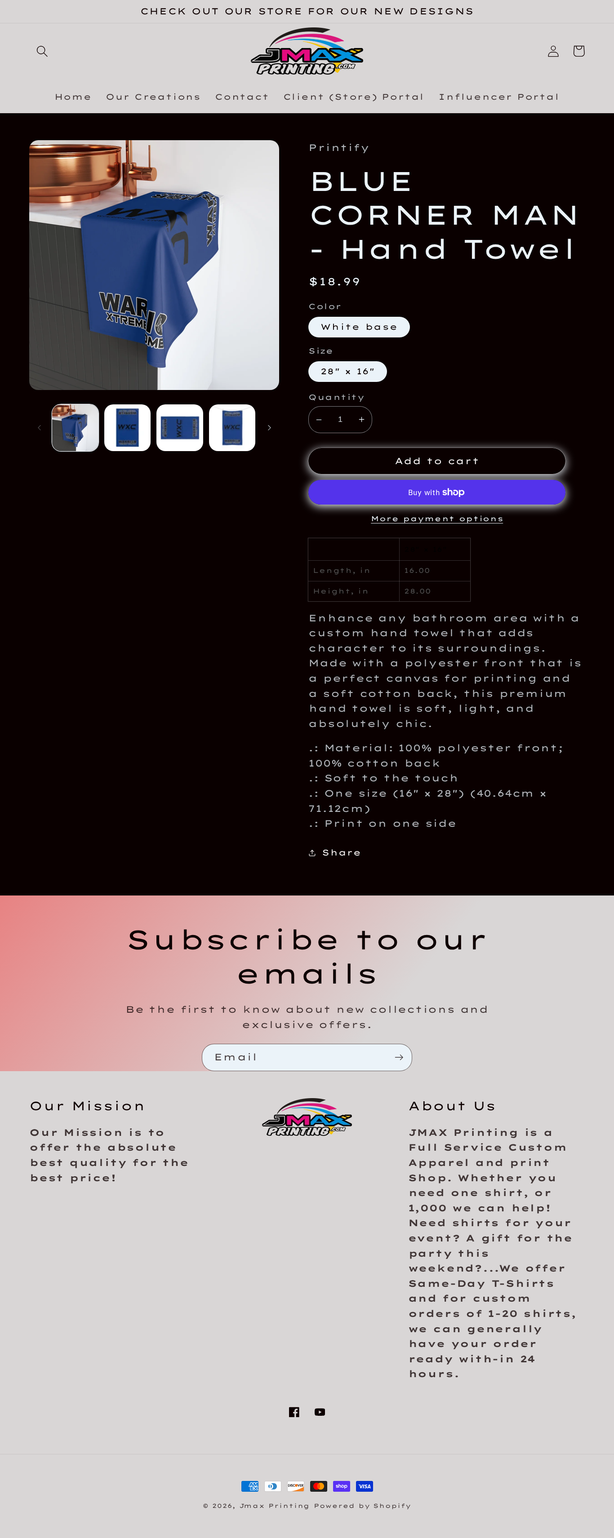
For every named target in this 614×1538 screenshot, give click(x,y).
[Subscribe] (399, 1057)
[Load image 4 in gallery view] (232, 427)
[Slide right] (269, 428)
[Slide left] (39, 428)
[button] (42, 51)
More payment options (437, 518)
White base (359, 327)
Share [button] (341, 852)
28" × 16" (347, 371)
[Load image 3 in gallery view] (179, 427)
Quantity (336, 397)
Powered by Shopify (362, 1505)
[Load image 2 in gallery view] (127, 427)
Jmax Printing (274, 1505)
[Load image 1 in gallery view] (75, 427)
